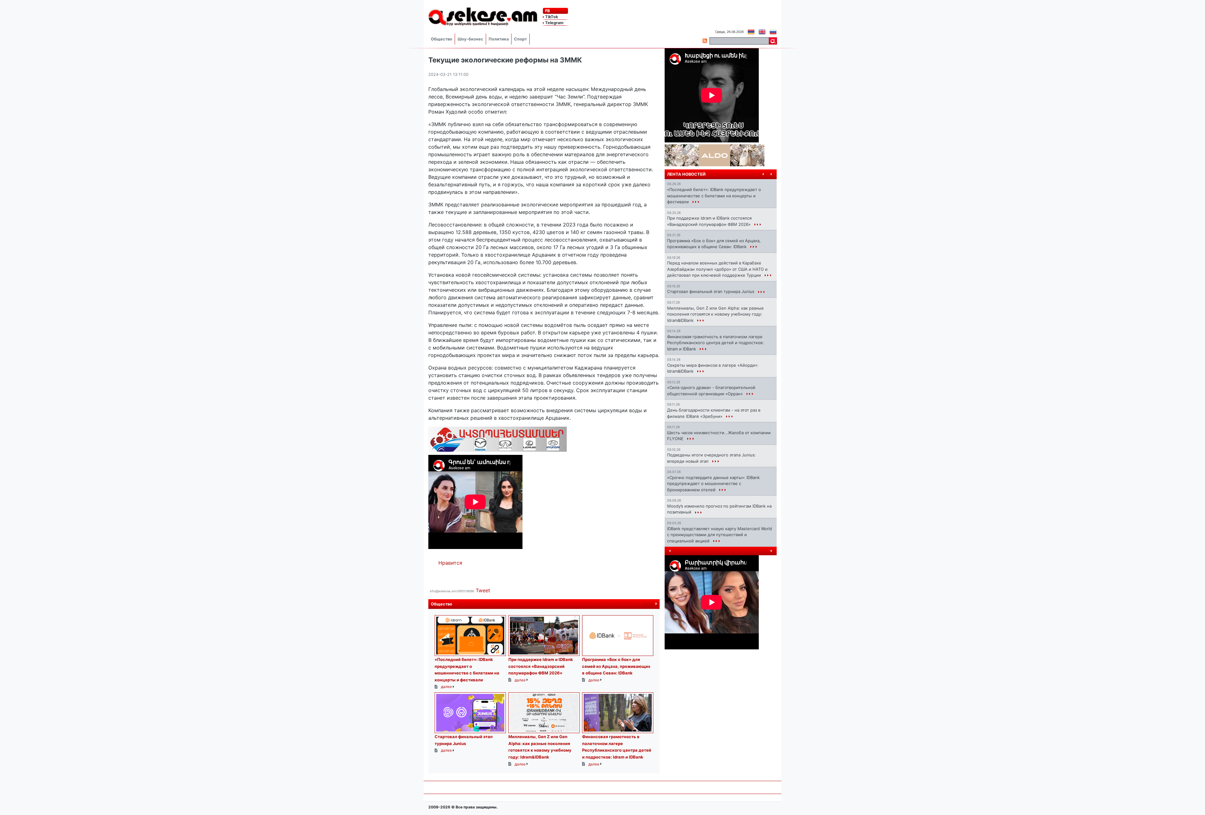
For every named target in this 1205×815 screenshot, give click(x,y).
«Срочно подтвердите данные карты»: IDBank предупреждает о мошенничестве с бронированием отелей (713, 483)
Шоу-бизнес (470, 39)
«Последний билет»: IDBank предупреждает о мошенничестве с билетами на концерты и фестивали (714, 195)
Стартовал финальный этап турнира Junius (711, 291)
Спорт (520, 39)
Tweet (483, 590)
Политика (499, 39)
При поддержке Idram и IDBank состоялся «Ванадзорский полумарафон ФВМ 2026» (540, 666)
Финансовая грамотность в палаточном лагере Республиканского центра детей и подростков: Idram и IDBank (715, 342)
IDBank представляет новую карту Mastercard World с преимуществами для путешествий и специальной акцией (719, 534)
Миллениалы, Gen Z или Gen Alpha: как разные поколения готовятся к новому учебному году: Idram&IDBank (715, 314)
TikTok (551, 16)
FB (547, 10)
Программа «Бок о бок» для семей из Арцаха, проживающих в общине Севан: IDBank (616, 666)
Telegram (554, 22)
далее (649, 604)
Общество (441, 39)
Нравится (450, 563)
